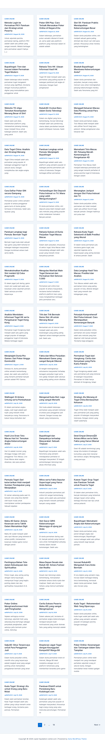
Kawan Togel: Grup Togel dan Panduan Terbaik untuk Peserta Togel (86, 482)
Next (97, 725)
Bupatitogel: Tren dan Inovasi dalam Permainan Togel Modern (17, 69)
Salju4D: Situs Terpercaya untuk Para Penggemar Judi (17, 647)
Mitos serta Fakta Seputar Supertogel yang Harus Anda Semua (52, 482)
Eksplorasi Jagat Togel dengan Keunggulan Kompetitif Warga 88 (50, 647)
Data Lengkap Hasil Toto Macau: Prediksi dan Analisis (86, 273)
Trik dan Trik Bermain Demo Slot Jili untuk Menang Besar (49, 317)
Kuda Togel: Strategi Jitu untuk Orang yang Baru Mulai (17, 689)
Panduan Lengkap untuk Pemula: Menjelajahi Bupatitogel (51, 152)
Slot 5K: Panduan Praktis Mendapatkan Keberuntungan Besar (86, 25)
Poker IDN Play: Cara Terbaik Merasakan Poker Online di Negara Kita (51, 25)
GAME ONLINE (10, 19)
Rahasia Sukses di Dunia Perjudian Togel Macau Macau (51, 234)
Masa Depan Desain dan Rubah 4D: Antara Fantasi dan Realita (51, 565)
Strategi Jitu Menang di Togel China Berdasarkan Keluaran (86, 400)
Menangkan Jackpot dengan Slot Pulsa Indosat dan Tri (87, 193)
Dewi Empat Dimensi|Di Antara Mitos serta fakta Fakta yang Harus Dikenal (86, 438)
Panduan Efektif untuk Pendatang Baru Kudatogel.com (50, 689)
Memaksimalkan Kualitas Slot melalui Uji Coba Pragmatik (17, 273)
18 (54, 725)
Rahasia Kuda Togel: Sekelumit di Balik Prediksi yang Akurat (87, 234)
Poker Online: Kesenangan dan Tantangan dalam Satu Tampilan (87, 647)
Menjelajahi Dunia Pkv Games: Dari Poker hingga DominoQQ (17, 358)
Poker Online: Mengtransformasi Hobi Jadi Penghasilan (16, 606)
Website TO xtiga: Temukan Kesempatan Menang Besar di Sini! (15, 111)
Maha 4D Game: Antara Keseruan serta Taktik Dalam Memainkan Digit (16, 524)
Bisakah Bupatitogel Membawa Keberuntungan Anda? (87, 69)
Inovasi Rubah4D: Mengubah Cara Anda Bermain (84, 565)
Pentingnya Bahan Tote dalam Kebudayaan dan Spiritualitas (16, 565)
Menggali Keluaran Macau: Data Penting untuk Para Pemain (87, 111)
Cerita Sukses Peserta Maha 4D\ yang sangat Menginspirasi (50, 606)
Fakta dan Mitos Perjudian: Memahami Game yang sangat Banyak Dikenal (52, 358)
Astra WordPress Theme (77, 739)
